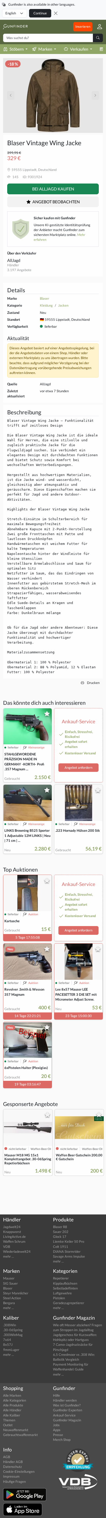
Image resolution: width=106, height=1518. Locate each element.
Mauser (8, 1278)
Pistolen (59, 1298)
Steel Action (12, 1298)
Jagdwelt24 (12, 1227)
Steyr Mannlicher (15, 1293)
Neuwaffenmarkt (15, 1430)
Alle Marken (12, 1395)
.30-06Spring (13, 1330)
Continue (40, 13)
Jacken (63, 305)
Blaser (44, 298)
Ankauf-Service (64, 1415)
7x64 (7, 1340)
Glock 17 (59, 1236)
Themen (9, 1420)
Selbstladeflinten (65, 1288)
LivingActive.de (14, 1236)
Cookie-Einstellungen (18, 1471)
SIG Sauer (10, 1283)
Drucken (93, 683)
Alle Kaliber (11, 1415)
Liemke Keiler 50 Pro (68, 1241)
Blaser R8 (60, 1227)
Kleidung (46, 305)
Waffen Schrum (14, 1241)
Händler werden (65, 1400)
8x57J (8, 1344)
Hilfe (56, 1395)
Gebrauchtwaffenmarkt (20, 1435)
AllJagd (13, 260)
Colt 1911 (60, 1247)
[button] (97, 26)
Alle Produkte (13, 1405)
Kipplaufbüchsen (65, 1283)
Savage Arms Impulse (69, 1256)
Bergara (9, 1303)
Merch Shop (61, 1440)
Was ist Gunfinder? (67, 1405)
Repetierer (61, 1278)
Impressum (11, 1476)
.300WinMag (13, 1335)
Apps (56, 1430)
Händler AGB (13, 1462)
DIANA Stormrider (67, 1251)
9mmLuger (11, 1350)
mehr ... (8, 1256)
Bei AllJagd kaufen (53, 188)
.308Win (9, 1325)
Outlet (8, 1425)
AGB (6, 1457)
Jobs (56, 1425)
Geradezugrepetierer (68, 1303)
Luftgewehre (62, 1293)
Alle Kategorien (14, 1400)
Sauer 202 (60, 1232)
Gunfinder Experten (67, 1410)
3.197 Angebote (19, 270)
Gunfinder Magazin (67, 1420)
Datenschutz (12, 1467)
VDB (6, 1247)
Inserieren (82, 26)
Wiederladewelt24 (17, 1251)
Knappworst (12, 1232)
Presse (58, 1435)
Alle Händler (12, 1410)
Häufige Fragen (14, 1481)
